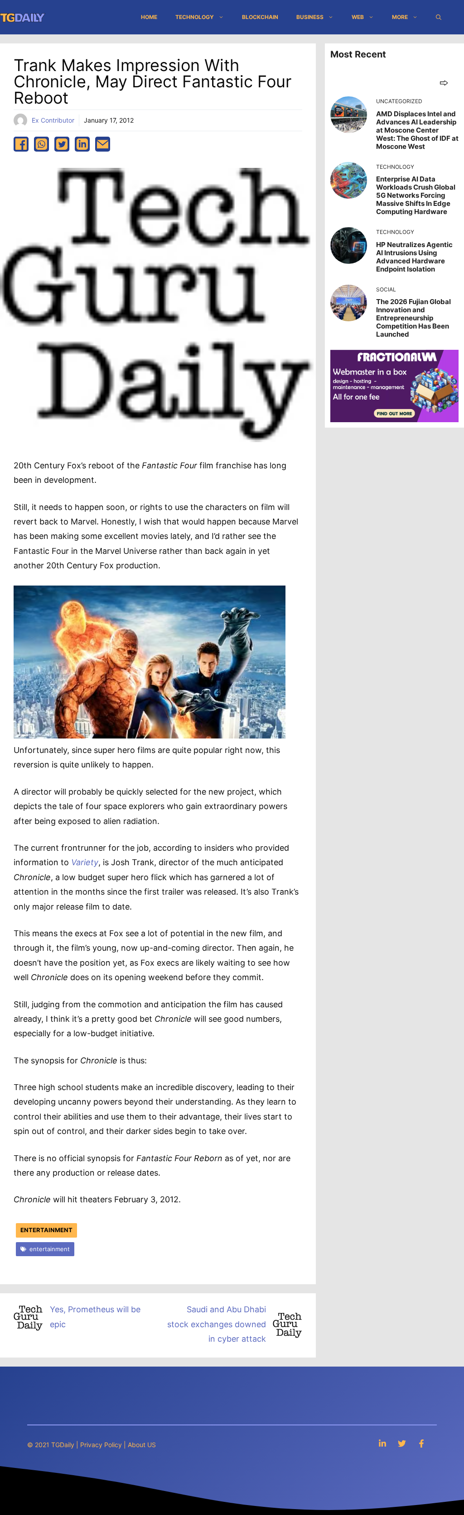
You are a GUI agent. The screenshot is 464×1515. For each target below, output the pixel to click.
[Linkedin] (382, 1443)
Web (358, 17)
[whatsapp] (41, 144)
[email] (102, 144)
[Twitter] (402, 1443)
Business (310, 17)
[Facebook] (421, 1443)
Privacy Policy (101, 1444)
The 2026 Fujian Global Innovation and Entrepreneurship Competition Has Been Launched (413, 317)
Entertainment (46, 1230)
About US (142, 1444)
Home (149, 17)
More (400, 17)
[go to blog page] (444, 82)
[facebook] (21, 144)
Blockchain (260, 17)
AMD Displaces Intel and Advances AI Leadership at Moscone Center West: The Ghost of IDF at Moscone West (417, 130)
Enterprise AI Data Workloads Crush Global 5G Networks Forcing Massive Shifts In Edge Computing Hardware (415, 195)
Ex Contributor (53, 120)
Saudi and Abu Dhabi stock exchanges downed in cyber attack (216, 1324)
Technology (194, 17)
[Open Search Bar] (438, 17)
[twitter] (61, 144)
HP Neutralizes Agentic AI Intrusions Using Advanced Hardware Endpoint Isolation (414, 256)
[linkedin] (82, 144)
